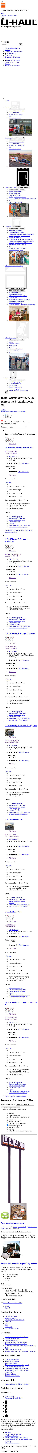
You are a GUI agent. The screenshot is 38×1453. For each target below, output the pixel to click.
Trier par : (4, 427)
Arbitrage (8, 1432)
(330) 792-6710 (13, 559)
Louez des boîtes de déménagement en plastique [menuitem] (22, 304)
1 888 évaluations (23, 566)
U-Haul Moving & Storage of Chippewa (21, 726)
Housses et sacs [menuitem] (13, 297)
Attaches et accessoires (12, 1361)
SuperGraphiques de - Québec (16, 1384)
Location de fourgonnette (12, 1338)
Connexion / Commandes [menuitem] (12, 57)
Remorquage (8, 138)
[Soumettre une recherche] (20, 44)
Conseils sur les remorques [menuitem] (16, 114)
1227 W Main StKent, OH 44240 (10, 925)
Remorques (15, 107)
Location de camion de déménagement (16, 1337)
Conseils (7, 1323)
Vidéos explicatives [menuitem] (14, 112)
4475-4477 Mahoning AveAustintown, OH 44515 (13, 555)
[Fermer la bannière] (2, 2)
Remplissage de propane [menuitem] (15, 382)
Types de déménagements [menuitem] (16, 349)
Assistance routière (10, 1318)
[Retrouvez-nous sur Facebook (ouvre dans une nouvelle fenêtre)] (6, 1402)
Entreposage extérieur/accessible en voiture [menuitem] (20, 243)
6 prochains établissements (18, 1096)
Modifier (3, 410)
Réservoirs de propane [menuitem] (15, 389)
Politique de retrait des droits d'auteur (16, 1437)
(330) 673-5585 (13, 930)
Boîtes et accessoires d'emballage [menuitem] (14, 266)
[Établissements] (8, 42)
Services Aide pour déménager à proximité (19, 1264)
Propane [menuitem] (7, 378)
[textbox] (25, 1105)
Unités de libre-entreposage (13, 1349)
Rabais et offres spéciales (12, 1376)
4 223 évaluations (23, 463)
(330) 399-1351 (13, 651)
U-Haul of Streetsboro (13, 820)
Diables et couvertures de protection (16, 1344)
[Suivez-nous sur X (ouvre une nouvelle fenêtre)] (6, 1414)
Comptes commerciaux (12, 1359)
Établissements (12, 1443)
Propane (12, 378)
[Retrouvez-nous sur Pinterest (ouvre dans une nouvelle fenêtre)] (6, 1408)
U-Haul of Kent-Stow (13, 912)
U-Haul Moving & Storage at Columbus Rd (19, 447)
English (7, 1306)
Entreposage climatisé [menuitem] (15, 237)
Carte (10, 417)
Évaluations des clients (12, 1328)
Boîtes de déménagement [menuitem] (15, 292)
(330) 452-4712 (13, 456)
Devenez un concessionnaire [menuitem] (13, 51)
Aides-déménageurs (22, 338)
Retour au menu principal (17, 109)
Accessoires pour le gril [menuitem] (15, 383)
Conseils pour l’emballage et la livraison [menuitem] (22, 198)
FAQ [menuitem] (10, 116)
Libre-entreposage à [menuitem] (16, 232)
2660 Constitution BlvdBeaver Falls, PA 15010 (12, 741)
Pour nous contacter (11, 1316)
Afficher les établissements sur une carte (13, 411)
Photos (12, 444)
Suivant (7, 1096)
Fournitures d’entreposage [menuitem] (16, 250)
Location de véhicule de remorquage (16, 1342)
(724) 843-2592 (13, 745)
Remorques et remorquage (17, 520)
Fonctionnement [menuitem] (13, 345)
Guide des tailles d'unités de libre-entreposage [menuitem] (21, 241)
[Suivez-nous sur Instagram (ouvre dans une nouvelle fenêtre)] (6, 1405)
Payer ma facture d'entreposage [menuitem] (17, 244)
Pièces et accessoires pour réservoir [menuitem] (18, 390)
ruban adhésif (22, 1227)
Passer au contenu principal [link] (9, 15)
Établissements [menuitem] (10, 53)
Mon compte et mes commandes (14, 1320)
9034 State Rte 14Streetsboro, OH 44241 (12, 835)
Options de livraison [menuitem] (14, 193)
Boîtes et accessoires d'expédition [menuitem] (18, 296)
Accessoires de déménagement (18, 527)
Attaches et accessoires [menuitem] (15, 118)
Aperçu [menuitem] (11, 342)
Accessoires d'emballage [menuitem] (15, 294)
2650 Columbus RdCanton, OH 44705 (11, 452)
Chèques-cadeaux (10, 1374)
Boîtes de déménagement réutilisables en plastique (20, 1351)
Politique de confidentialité (13, 1434)
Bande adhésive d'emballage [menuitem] (16, 301)
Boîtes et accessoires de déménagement (17, 1365)
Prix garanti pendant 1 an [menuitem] (12, 48)
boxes (15, 1227)
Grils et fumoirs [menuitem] (13, 385)
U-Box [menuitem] (10, 187)
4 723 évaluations (23, 936)
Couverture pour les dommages (14, 1366)
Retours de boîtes (13, 1127)
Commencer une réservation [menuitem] (16, 111)
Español (7, 1308)
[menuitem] (23, 142)
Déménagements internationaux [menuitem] (17, 197)
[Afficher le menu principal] (2, 18)
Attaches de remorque (15, 516)
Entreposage (16, 226)
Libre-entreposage (14, 521)
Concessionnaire (10, 1396)
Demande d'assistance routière (12, 1303)
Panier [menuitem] (9, 55)
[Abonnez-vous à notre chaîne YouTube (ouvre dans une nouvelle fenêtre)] (6, 1416)
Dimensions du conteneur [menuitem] (16, 202)
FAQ (6, 1325)
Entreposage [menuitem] (8, 226)
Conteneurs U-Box (14, 624)
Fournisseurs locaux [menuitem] (14, 343)
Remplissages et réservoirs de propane (16, 1368)
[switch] (19, 416)
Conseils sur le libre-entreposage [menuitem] (17, 248)
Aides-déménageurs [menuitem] (10, 338)
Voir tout (8, 483)
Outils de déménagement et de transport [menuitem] (19, 299)
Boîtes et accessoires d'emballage (15, 288)
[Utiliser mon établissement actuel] (15, 1104)
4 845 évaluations (23, 660)
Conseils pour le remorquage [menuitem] (16, 145)
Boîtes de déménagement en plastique (20, 1131)
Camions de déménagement (17, 518)
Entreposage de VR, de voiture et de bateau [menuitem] (20, 239)
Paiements (8, 1321)
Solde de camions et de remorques (19, 525)
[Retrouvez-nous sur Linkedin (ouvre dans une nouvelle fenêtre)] (6, 1411)
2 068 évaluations (23, 752)
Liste (10, 415)
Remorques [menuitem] (8, 107)
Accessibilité (8, 1327)
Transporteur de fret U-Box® (14, 1398)
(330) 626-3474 (13, 839)
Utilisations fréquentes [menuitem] (15, 195)
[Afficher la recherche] (5, 42)
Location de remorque (11, 1340)
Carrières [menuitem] (7, 50)
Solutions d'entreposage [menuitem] (15, 303)
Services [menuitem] (11, 347)
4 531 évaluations (23, 846)
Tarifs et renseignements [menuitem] (15, 191)
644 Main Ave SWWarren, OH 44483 (11, 647)
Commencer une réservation (16, 142)
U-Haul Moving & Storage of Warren (20, 633)
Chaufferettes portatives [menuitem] (15, 387)
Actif (2, 13)
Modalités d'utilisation (11, 1436)
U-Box (22, 187)
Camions (11, 1113)
